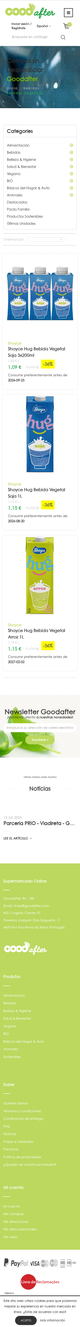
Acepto (26, 1320)
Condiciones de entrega (23, 1118)
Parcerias (10, 1149)
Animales (14, 195)
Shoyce (14, 343)
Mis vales (10, 1237)
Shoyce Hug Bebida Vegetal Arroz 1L (36, 634)
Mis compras (13, 1214)
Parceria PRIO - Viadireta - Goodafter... (40, 823)
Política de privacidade (22, 1157)
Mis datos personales (20, 1229)
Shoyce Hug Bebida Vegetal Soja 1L (36, 493)
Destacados (17, 202)
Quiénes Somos (15, 1103)
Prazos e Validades (18, 1142)
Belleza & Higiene (21, 159)
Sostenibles (12, 1057)
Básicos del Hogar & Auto (28, 188)
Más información (52, 1320)
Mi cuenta (11, 1206)
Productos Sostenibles (25, 216)
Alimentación (18, 145)
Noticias (9, 1134)
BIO (10, 181)
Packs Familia (18, 209)
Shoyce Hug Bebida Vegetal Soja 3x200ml (36, 352)
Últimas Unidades (21, 223)
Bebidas (13, 152)
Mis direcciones (15, 1221)
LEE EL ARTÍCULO (16, 838)
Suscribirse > (40, 739)
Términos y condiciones (22, 1111)
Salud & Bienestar (21, 166)
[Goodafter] (30, 10)
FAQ (6, 1126)
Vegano (13, 173)
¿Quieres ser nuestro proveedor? (29, 1164)
